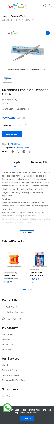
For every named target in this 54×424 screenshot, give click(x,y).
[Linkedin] (23, 151)
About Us (6, 365)
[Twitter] (18, 151)
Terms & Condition (11, 375)
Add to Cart (12, 134)
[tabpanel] (14, 267)
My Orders (7, 339)
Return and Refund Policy (14, 380)
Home (5, 16)
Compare (24, 109)
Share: (5, 151)
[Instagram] (14, 318)
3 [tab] (31, 289)
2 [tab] (28, 289)
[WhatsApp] (3, 318)
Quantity (6, 126)
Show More (27, 233)
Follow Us (6, 396)
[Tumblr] (29, 151)
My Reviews (7, 344)
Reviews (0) (39, 162)
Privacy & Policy (9, 370)
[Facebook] (12, 151)
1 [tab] (24, 289)
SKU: (4, 144)
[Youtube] (20, 318)
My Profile (6, 349)
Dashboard (7, 334)
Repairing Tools (18, 16)
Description (15, 162)
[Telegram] (9, 318)
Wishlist (9, 109)
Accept (27, 418)
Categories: (7, 147)
